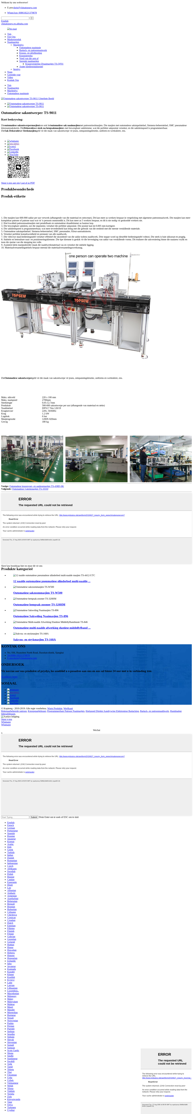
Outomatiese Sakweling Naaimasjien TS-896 (40, 616)
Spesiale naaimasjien (29, 61)
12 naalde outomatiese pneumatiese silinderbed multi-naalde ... (51, 581)
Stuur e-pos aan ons (10, 183)
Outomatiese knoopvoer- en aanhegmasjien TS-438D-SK (36, 486)
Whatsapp (6, 722)
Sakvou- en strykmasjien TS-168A (34, 639)
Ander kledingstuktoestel (31, 66)
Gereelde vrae (14, 74)
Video (10, 77)
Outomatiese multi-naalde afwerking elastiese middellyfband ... (52, 627)
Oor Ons (11, 36)
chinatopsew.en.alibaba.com (14, 23)
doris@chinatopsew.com (25, 7)
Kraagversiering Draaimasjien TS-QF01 (44, 64)
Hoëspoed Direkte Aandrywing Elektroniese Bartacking (112, 711)
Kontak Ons (13, 80)
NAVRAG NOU (9, 677)
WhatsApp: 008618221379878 (22, 12)
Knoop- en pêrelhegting (30, 53)
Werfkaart (68, 708)
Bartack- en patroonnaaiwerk (33, 50)
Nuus (9, 72)
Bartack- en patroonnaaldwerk (154, 711)
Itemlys (16, 69)
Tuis (9, 34)
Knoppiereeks (26, 55)
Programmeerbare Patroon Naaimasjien (65, 711)
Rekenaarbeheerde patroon (14, 711)
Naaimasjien (13, 42)
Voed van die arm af (28, 58)
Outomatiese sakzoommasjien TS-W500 (37, 592)
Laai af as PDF (28, 183)
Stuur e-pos (6, 719)
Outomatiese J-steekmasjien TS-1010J (30, 489)
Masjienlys (18, 45)
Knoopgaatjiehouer (37, 711)
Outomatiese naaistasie (30, 47)
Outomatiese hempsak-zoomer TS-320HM (39, 604)
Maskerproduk (14, 39)
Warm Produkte (54, 708)
